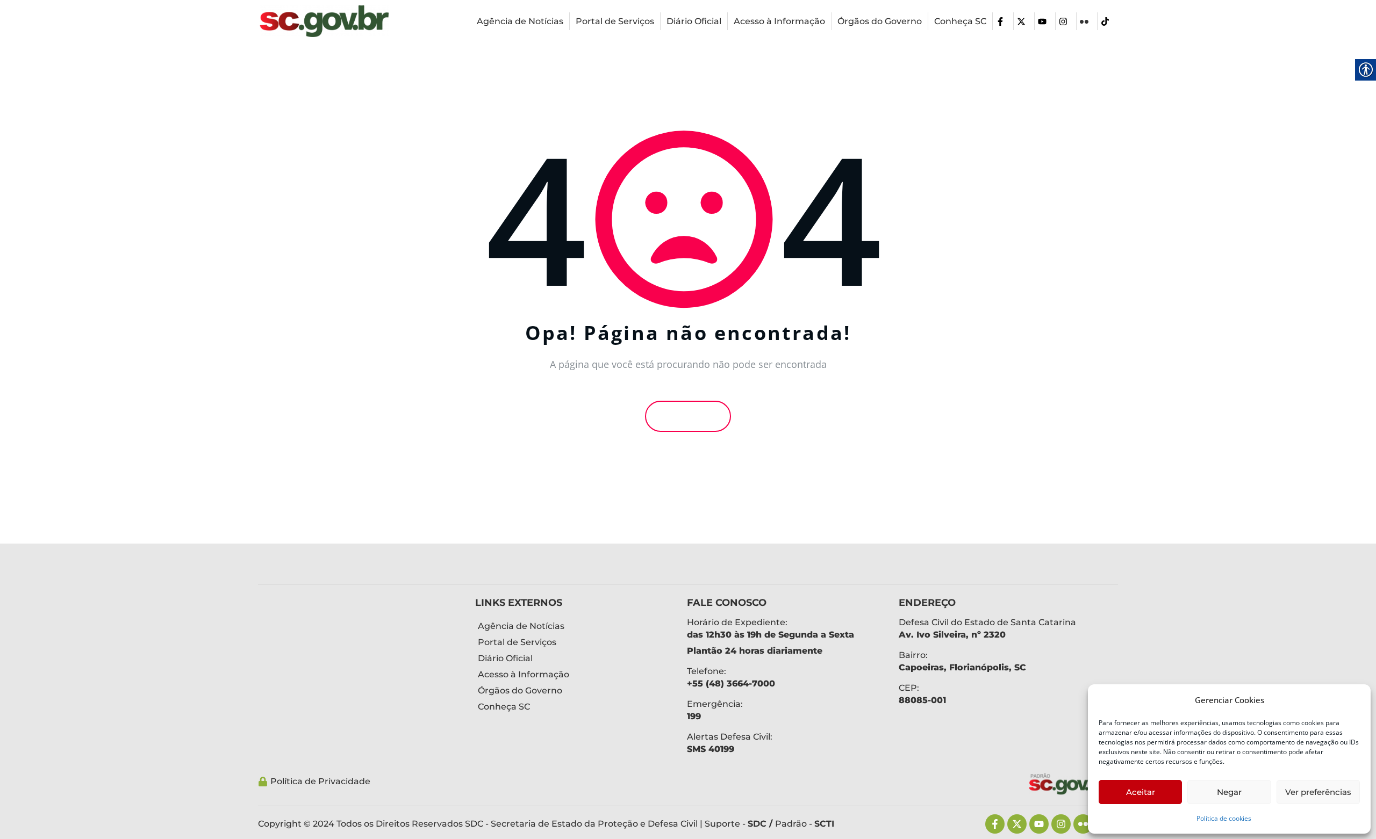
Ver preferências (1318, 792)
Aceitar (1140, 792)
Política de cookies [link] (1223, 818)
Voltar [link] (691, 416)
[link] (324, 21)
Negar (1229, 792)
